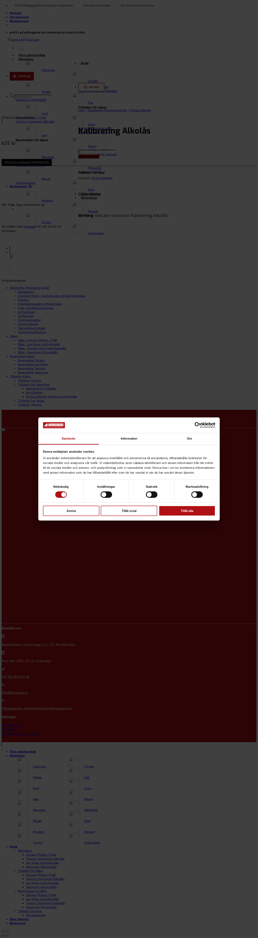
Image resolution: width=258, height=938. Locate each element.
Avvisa (71, 511)
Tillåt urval (129, 511)
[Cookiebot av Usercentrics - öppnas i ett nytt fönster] (197, 425)
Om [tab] (189, 438)
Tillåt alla (187, 511)
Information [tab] (129, 438)
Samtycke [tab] (69, 438)
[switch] (106, 494)
